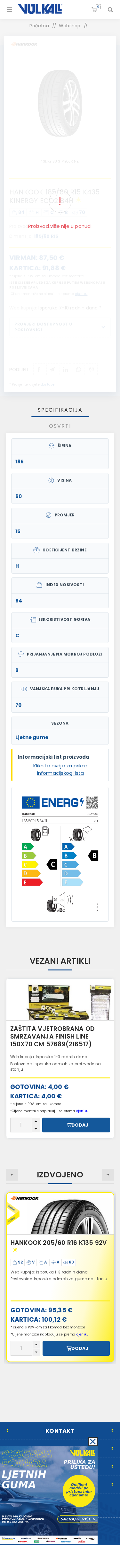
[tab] (60, 410)
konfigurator (64, 1061)
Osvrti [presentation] (60, 426)
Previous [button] (12, 1175)
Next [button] (108, 1175)
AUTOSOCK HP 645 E (42, 1028)
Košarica (98, 7)
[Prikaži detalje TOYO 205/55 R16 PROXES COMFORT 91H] (60, 1214)
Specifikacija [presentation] (60, 410)
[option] (60, 1058)
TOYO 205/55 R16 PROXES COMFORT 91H (50, 1246)
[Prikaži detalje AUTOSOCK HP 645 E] (60, 1000)
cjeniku (82, 1334)
